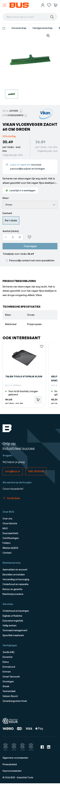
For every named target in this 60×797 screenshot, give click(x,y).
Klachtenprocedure (13, 594)
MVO (5, 528)
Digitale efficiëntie (12, 615)
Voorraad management (15, 630)
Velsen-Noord (10, 696)
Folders (7, 542)
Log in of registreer (20, 164)
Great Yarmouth (11, 676)
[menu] (4, 5)
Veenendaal (9, 691)
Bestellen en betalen (14, 574)
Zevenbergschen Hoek (15, 701)
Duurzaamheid (10, 533)
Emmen (7, 671)
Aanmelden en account (15, 569)
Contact (7, 552)
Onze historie (10, 523)
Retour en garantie (12, 589)
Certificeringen (11, 538)
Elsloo (6, 662)
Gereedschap (18, 28)
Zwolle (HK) (8, 652)
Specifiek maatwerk (13, 635)
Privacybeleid (10, 764)
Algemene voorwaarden (15, 757)
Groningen (8, 681)
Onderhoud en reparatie (15, 584)
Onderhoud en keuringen (16, 610)
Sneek (6, 686)
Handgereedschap (43, 28)
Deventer (8, 657)
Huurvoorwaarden (12, 770)
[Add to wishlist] (41, 237)
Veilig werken (9, 625)
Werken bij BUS (10, 547)
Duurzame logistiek (13, 620)
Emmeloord (9, 666)
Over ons (7, 518)
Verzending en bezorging (16, 579)
